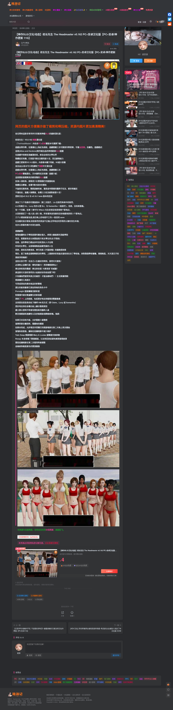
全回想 (82, 147)
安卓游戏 (130, 203)
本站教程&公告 (15, 15)
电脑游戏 (152, 220)
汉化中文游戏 (144, 186)
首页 (15, 28)
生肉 (133, 233)
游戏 (146, 189)
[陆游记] (14, 3)
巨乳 (128, 240)
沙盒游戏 (145, 230)
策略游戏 (130, 247)
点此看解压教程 (51, 543)
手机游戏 (148, 226)
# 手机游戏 (39, 599)
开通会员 (161, 22)
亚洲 (156, 213)
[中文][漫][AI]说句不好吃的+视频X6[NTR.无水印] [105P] (148, 123)
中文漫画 (140, 189)
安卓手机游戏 (142, 213)
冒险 (128, 226)
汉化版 (145, 220)
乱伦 (138, 243)
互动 (128, 213)
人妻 (133, 240)
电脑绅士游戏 (37, 596)
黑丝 (151, 216)
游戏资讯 (29, 15)
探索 (128, 216)
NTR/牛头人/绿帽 (143, 199)
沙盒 (139, 220)
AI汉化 (153, 186)
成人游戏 (137, 210)
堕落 (133, 243)
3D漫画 (152, 189)
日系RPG (130, 230)
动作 (128, 260)
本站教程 (67, 695)
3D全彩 (129, 210)
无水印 (150, 213)
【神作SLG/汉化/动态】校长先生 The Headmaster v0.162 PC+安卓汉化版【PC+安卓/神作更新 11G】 (66, 36)
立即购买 (109, 571)
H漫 (154, 203)
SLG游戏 (148, 203)
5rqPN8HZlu (28, 537)
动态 (133, 199)
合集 (151, 247)
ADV (141, 203)
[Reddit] (169, 24)
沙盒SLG (140, 226)
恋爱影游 (130, 250)
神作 (133, 213)
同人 (128, 243)
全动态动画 (136, 216)
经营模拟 (145, 247)
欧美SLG (143, 196)
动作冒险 (140, 236)
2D (152, 199)
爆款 (146, 240)
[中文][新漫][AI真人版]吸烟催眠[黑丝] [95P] (149, 140)
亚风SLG (144, 257)
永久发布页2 (86, 695)
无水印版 (130, 253)
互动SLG (153, 240)
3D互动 (129, 257)
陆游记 (65, 702)
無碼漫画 (142, 193)
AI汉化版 (154, 210)
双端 (133, 226)
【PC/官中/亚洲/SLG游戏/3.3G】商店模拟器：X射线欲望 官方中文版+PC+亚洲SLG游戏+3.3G (149, 171)
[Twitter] (169, 19)
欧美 (137, 196)
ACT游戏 (153, 223)
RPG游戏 (145, 210)
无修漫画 (151, 206)
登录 (139, 22)
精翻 (34, 139)
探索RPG (152, 257)
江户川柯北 (25, 43)
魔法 (148, 243)
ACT (146, 223)
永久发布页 (76, 695)
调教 (143, 243)
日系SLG (140, 240)
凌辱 (151, 250)
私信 (116, 44)
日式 (137, 203)
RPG (150, 196)
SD (155, 196)
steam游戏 (131, 206)
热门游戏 (130, 196)
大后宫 (137, 247)
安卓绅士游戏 (24, 28)
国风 (128, 233)
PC (39, 143)
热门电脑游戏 (141, 206)
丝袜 (138, 233)
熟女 (154, 236)
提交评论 (116, 655)
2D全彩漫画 (154, 230)
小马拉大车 (139, 250)
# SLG (30, 599)
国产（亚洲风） (147, 233)
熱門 (154, 193)
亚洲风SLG (131, 223)
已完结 (138, 230)
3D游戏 (154, 243)
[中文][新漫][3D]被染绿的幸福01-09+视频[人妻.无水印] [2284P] (148, 132)
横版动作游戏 (145, 253)
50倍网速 (49, 529)
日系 (156, 199)
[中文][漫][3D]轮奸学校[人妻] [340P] (149, 103)
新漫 (149, 193)
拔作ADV (148, 236)
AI (128, 193)
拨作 (137, 253)
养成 (153, 253)
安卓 (44, 143)
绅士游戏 (134, 186)
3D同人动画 (131, 236)
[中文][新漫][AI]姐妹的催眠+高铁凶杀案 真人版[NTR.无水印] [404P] (149, 160)
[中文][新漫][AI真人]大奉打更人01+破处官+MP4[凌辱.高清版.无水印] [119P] (149, 151)
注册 (144, 22)
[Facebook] (169, 14)
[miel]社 (130, 220)
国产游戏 (140, 223)
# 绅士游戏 (20, 599)
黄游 (128, 189)
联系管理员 (50, 695)
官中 (128, 199)
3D (137, 193)
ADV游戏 (145, 216)
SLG (47, 133)
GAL (146, 250)
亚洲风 (136, 257)
